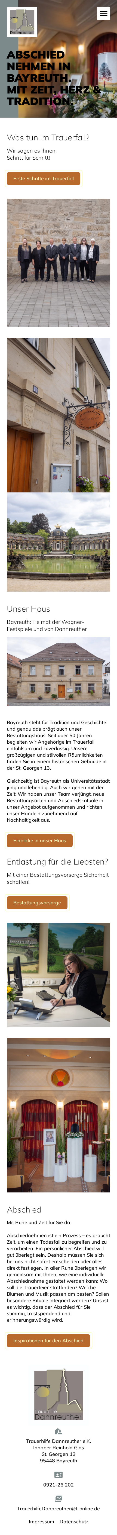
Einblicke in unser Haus (39, 840)
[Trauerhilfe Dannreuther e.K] (37, 37)
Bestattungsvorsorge (37, 902)
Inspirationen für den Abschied (48, 1340)
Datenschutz (74, 1521)
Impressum (41, 1521)
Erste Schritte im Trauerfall (43, 178)
